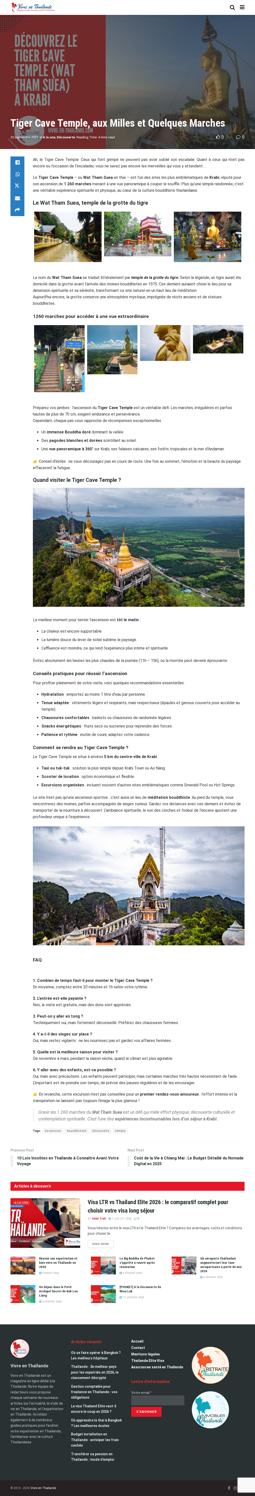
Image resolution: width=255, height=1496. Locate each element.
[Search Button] (232, 7)
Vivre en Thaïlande (43, 1488)
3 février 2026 (51, 1301)
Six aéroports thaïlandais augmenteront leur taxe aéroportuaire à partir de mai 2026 (221, 1265)
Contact (138, 1348)
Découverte (66, 137)
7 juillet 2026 (121, 1218)
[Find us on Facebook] (229, 1488)
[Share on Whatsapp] (17, 174)
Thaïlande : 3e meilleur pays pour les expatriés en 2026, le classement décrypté (95, 1372)
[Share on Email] (17, 198)
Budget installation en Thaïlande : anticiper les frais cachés (95, 1439)
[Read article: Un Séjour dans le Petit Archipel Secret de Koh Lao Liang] (22, 1294)
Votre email (141, 1393)
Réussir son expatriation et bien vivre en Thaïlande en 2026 (58, 1263)
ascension (53, 1131)
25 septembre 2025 (24, 137)
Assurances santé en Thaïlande (157, 1367)
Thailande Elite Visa (147, 1361)
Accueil (137, 1341)
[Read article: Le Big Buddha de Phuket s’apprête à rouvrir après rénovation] (103, 1265)
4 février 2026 (132, 1273)
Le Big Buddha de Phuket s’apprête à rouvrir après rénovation (137, 1263)
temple (120, 1131)
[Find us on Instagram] (235, 1488)
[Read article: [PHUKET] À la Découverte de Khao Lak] (103, 1294)
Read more (103, 1243)
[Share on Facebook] (17, 162)
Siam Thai (99, 1218)
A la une (49, 137)
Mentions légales (145, 1354)
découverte (100, 1131)
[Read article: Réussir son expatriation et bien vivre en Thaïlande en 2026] (22, 1265)
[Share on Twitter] (17, 186)
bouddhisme (76, 1131)
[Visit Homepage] (32, 7)
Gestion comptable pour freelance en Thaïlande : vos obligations (94, 1392)
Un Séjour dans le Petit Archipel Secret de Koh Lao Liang (58, 1291)
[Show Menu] (242, 7)
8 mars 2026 (50, 1273)
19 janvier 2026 (133, 1297)
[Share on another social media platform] (17, 210)
